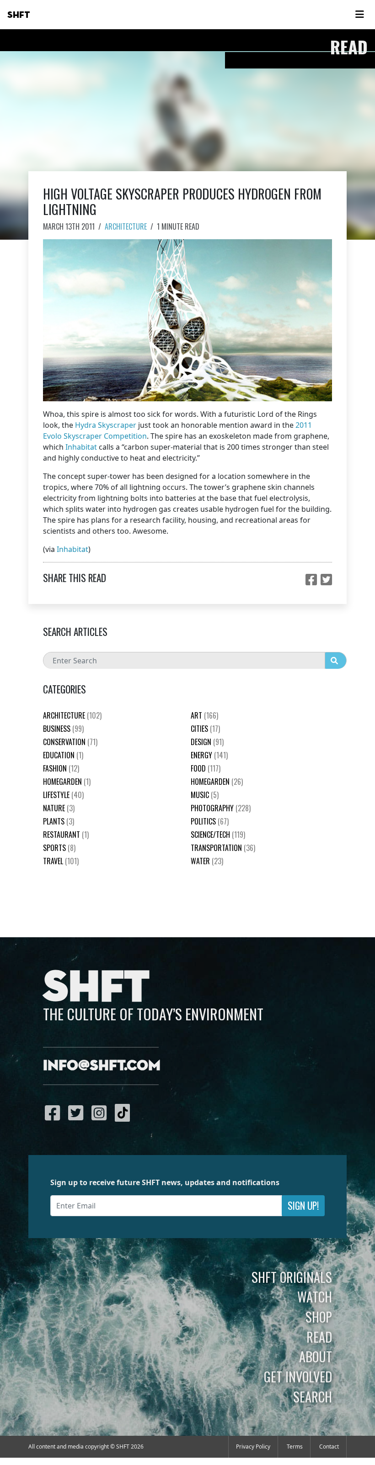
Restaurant (66, 834)
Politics (210, 821)
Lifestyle (63, 794)
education (63, 755)
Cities (205, 728)
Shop (318, 1316)
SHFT (18, 15)
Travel (61, 861)
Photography (221, 808)
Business (63, 728)
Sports (59, 847)
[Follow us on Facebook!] (54, 1112)
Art (204, 715)
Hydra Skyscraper (105, 425)
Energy (209, 755)
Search (312, 1396)
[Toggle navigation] (359, 14)
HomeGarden (67, 781)
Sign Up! (303, 1205)
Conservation (70, 741)
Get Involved (298, 1376)
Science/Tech (218, 834)
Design (207, 741)
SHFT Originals (292, 1276)
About (315, 1356)
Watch (314, 1296)
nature (59, 808)
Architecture (126, 226)
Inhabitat (81, 447)
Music (205, 794)
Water (207, 861)
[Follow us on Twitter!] (78, 1112)
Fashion (61, 768)
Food (205, 768)
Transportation (223, 847)
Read (319, 1336)
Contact (329, 1446)
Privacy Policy (253, 1446)
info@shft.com (102, 1066)
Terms (295, 1446)
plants (58, 821)
